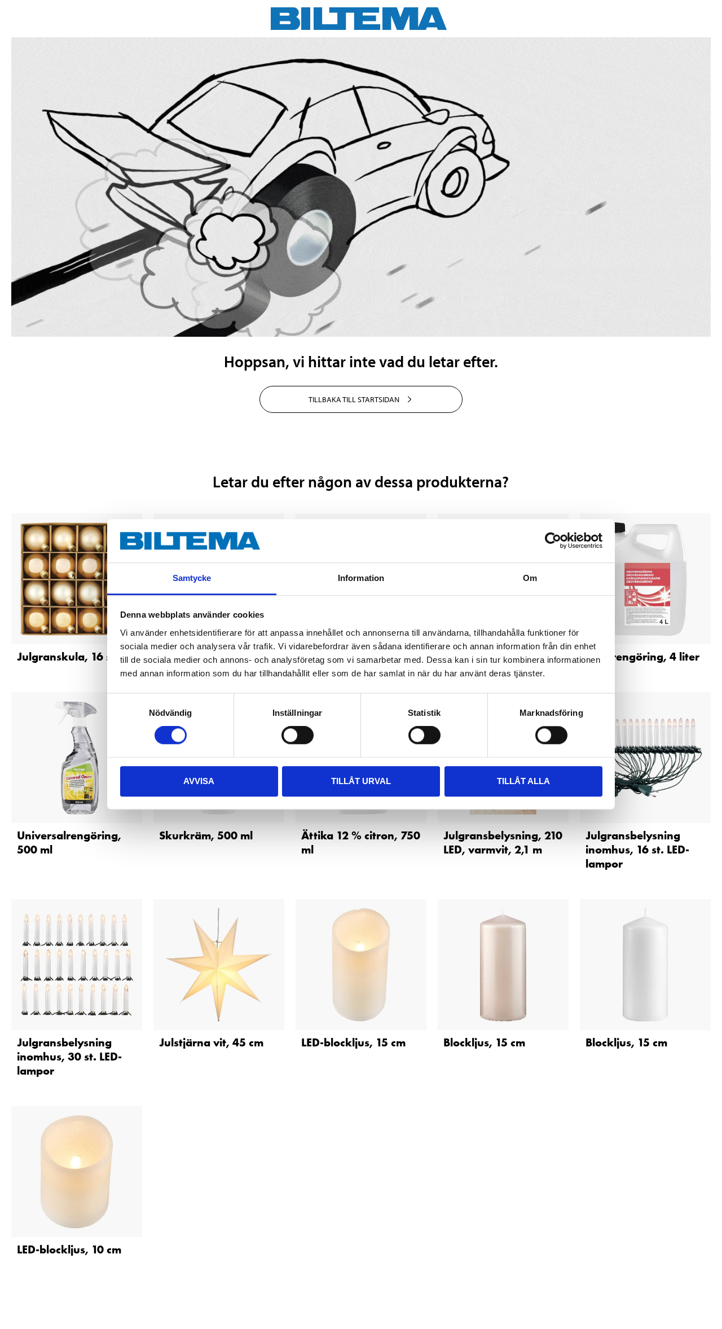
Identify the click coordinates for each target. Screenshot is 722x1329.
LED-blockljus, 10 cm (69, 1249)
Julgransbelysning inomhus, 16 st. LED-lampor (637, 849)
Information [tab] (361, 578)
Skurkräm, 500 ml (206, 835)
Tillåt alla (523, 781)
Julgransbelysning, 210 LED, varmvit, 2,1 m (502, 842)
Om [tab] (530, 578)
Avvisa (198, 781)
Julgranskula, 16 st (66, 656)
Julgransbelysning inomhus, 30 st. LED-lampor (69, 1056)
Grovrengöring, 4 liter (642, 656)
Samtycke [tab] (192, 578)
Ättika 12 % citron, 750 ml (360, 842)
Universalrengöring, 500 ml (69, 842)
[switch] (297, 735)
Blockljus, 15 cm (484, 1042)
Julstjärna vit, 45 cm (211, 1042)
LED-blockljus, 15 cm (353, 1042)
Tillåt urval (361, 781)
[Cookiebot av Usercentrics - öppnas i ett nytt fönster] (553, 541)
